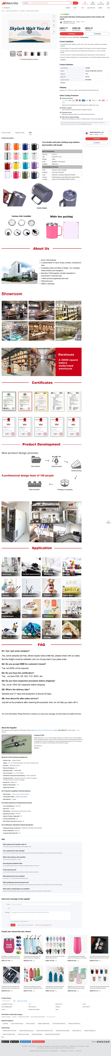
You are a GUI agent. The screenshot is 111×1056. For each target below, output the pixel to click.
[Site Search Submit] (75, 3)
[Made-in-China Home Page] (10, 3)
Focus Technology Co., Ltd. (45, 1050)
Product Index (81, 1046)
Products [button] (25, 3)
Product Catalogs (23, 1001)
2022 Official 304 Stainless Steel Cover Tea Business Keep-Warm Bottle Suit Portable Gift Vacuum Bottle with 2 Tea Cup (99, 958)
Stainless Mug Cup (76, 1030)
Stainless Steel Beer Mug (43, 1023)
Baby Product (59, 1004)
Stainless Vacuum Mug (23, 1034)
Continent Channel (73, 1046)
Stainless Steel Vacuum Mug (62, 1030)
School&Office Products (7, 1004)
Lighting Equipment (24, 794)
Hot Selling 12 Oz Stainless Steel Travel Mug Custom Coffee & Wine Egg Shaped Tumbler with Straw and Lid (11, 958)
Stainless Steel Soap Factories (26, 1030)
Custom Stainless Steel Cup (58, 1023)
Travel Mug (5, 1023)
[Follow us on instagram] (102, 1041)
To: (9, 908)
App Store (5, 1041)
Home (3, 11)
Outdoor (3, 1009)
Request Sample (84, 37)
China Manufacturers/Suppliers (43, 1046)
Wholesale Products (55, 1046)
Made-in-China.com (49, 1048)
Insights (87, 1046)
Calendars (58, 1006)
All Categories (7, 7)
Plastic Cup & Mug (30, 1023)
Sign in (107, 4)
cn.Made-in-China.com (69, 1048)
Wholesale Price (64, 1046)
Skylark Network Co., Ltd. (69, 21)
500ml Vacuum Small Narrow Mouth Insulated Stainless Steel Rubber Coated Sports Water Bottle (33, 988)
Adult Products (86, 1006)
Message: (7, 912)
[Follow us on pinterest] (106, 1041)
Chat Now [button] (98, 34)
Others (57, 1009)
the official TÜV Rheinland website (45, 730)
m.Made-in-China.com (59, 1048)
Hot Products (25, 1046)
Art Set (84, 1004)
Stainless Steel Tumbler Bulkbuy (52, 1034)
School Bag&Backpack (7, 1006)
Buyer (74, 7)
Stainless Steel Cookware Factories (44, 1030)
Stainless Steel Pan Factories (9, 1030)
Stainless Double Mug (37, 1034)
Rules (108, 7)
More (3, 1037)
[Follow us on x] (100, 1041)
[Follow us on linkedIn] (108, 1041)
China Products (32, 1046)
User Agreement (63, 1050)
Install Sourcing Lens (39, 1041)
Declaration (71, 1050)
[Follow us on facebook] (98, 1041)
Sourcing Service (32, 1006)
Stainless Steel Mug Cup (89, 1030)
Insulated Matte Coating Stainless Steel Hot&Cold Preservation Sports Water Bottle (55, 988)
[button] (71, 3)
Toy (29, 1004)
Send (13, 925)
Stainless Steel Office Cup (74, 1023)
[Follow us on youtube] (104, 1041)
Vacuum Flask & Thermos (17, 1023)
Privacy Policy (78, 1050)
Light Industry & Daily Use (12, 11)
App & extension (91, 7)
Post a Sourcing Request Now (43, 925)
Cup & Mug (22, 11)
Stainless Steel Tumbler (34, 1009)
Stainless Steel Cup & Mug (32, 11)
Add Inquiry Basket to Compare (29, 59)
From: (8, 904)
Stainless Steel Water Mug (9, 1034)
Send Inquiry (71, 33)
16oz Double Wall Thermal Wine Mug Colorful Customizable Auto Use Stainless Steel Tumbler (77, 958)
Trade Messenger (25, 1041)
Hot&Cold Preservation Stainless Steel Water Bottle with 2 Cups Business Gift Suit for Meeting (10, 988)
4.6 (92, 134)
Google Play (14, 1041)
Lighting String (15, 794)
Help (82, 7)
